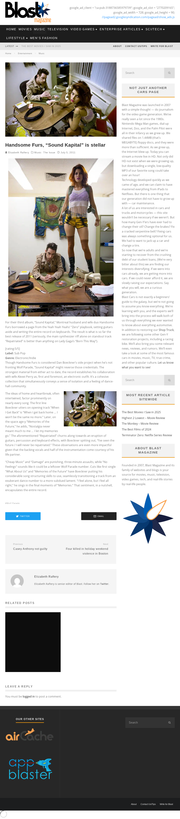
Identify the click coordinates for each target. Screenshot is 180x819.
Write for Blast (162, 46)
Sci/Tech (154, 29)
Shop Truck (166, 330)
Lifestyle (15, 38)
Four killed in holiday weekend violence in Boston (87, 549)
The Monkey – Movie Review (140, 424)
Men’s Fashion (44, 38)
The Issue (49, 152)
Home (11, 29)
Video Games (82, 29)
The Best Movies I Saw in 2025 (41, 46)
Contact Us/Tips (136, 46)
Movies (25, 29)
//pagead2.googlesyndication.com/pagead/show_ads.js (138, 17)
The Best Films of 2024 (136, 429)
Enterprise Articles (120, 29)
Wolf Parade (13, 503)
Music (39, 29)
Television (57, 29)
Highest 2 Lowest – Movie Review (143, 418)
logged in (29, 696)
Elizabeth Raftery (18, 152)
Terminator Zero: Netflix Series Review (147, 435)
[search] (169, 73)
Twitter (104, 584)
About (117, 46)
